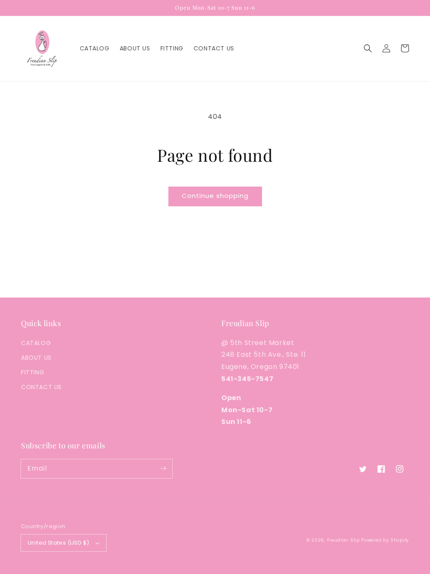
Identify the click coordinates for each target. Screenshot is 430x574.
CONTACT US (41, 387)
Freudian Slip (343, 540)
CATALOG (36, 343)
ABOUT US (36, 357)
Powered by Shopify (385, 540)
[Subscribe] (163, 468)
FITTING (32, 372)
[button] (368, 48)
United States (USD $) (58, 543)
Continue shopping (215, 195)
